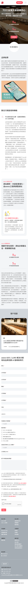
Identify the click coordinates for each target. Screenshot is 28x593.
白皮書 (16, 532)
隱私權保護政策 (12, 496)
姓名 (2, 366)
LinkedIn (5, 555)
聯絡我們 (19, 2)
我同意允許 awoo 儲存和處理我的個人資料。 (13, 489)
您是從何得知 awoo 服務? (8, 444)
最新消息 (3, 540)
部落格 (16, 530)
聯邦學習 (16, 524)
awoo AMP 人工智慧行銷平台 (9, 434)
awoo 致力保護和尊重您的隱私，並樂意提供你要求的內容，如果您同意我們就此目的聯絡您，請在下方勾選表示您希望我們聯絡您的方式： (13, 475)
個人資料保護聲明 (22, 483)
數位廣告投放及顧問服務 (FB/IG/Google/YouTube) (14, 438)
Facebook (5, 553)
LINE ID (3, 414)
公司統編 (4, 393)
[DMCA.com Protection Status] (14, 581)
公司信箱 (4, 372)
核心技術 (16, 519)
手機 (2, 407)
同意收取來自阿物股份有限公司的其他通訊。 (13, 479)
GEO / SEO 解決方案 (7, 430)
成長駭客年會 (4, 532)
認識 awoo (17, 540)
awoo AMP (3, 520)
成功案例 (16, 534)
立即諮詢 (14, 37)
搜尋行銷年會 (4, 534)
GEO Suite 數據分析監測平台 (9, 432)
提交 (4, 510)
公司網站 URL (5, 451)
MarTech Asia (4, 530)
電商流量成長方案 (7, 436)
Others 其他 (5, 441)
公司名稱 (4, 379)
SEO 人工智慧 (4, 522)
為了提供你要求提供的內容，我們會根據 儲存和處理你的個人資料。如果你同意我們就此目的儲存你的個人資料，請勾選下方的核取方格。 (13, 484)
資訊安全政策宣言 (18, 548)
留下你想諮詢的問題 (6, 458)
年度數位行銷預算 (6, 421)
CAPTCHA (3, 500)
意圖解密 (16, 522)
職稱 (2, 386)
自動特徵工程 (17, 520)
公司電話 (4, 400)
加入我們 (16, 542)
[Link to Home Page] (2, 3)
